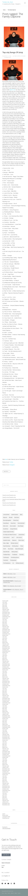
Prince (21, 546)
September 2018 (6, 727)
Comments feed (6, 816)
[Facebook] (2, 883)
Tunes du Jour (7, 2)
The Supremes (13, 560)
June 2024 (4, 638)
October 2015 (5, 771)
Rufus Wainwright (19, 548)
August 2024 (5, 635)
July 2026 (4, 602)
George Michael (13, 528)
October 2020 (5, 701)
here (6, 459)
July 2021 (4, 688)
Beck (21, 514)
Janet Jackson (6, 537)
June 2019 (4, 720)
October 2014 (5, 788)
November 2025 (6, 613)
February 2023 (5, 661)
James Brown (21, 534)
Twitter (11, 462)
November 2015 (6, 770)
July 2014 (4, 793)
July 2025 (4, 619)
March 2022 (5, 676)
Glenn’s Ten (12, 89)
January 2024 (5, 645)
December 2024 (6, 629)
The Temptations (6, 563)
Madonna (14, 540)
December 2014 (6, 786)
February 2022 (5, 678)
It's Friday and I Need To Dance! (9, 534)
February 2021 (5, 695)
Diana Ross (13, 523)
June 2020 (4, 707)
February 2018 (5, 734)
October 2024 (5, 632)
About (6, 893)
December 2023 (6, 646)
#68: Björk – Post (12, 573)
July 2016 (4, 758)
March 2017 (5, 747)
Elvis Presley (20, 526)
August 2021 (5, 686)
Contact (19, 893)
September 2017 (6, 738)
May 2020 (4, 708)
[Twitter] (5, 883)
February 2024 (5, 643)
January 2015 (5, 784)
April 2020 (4, 709)
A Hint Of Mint (6, 514)
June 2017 (4, 742)
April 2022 (4, 675)
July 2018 (4, 730)
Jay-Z (13, 537)
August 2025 (5, 618)
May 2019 (4, 721)
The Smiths (5, 560)
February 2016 (5, 765)
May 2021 (4, 691)
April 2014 (4, 797)
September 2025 (6, 616)
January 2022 (5, 679)
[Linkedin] (14, 883)
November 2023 (6, 648)
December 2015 (6, 768)
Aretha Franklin (14, 514)
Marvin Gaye (21, 540)
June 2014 (4, 794)
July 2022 (4, 671)
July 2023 (4, 653)
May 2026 (4, 605)
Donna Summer (21, 523)
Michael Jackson (14, 543)
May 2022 (4, 674)
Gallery (16, 893)
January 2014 (5, 801)
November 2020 (6, 699)
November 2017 (6, 737)
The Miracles (6, 557)
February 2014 (5, 800)
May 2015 (4, 778)
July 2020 (4, 705)
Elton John (5, 526)
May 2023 (4, 656)
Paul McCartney (6, 546)
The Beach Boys (6, 554)
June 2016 (4, 760)
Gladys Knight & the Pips (8, 531)
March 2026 (5, 607)
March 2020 (5, 711)
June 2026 (4, 603)
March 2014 (5, 798)
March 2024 (5, 642)
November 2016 (6, 753)
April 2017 (4, 745)
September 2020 (6, 702)
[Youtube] (8, 883)
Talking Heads (14, 551)
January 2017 (5, 750)
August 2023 (5, 652)
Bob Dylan (16, 517)
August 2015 (5, 774)
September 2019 (6, 717)
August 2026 (5, 600)
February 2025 (5, 626)
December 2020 (6, 698)
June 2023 (4, 655)
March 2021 (5, 694)
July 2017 (4, 741)
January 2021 (5, 697)
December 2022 (6, 663)
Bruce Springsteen (7, 520)
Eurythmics (5, 528)
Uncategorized (7, 57)
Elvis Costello (13, 526)
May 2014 (4, 796)
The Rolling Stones (15, 557)
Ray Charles (10, 548)
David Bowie (6, 523)
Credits (9, 893)
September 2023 (6, 651)
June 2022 (4, 672)
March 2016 (5, 764)
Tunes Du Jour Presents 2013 (9, 505)
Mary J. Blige (6, 543)
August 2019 (5, 718)
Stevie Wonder (6, 551)
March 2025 (5, 625)
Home (4, 9)
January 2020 (5, 714)
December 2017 (6, 735)
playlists (4, 827)
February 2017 (5, 748)
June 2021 (4, 689)
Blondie (10, 517)
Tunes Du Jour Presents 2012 (9, 495)
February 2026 (5, 609)
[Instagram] (11, 883)
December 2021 (6, 681)
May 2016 (4, 761)
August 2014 (5, 791)
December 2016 (6, 751)
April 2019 (4, 722)
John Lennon (19, 537)
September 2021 (6, 685)
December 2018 (6, 725)
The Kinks (21, 554)
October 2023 (5, 649)
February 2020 (5, 712)
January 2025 (5, 628)
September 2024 (6, 633)
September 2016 (6, 755)
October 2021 (5, 684)
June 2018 (4, 731)
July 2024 (4, 636)
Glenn (15, 56)
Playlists (12, 893)
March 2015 (5, 781)
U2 (13, 563)
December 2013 (6, 803)
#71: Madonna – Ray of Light (14, 586)
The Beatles (14, 554)
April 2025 (4, 623)
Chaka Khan (15, 520)
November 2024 (6, 630)
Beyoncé (5, 517)
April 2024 (4, 641)
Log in (3, 813)
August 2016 (5, 757)
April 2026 (4, 606)
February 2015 (5, 783)
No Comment (22, 56)
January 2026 (5, 610)
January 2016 (5, 767)
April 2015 (4, 780)
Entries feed (5, 815)
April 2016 (4, 763)
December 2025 (6, 612)
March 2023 (5, 659)
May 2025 (4, 622)
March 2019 (5, 724)
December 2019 (6, 715)
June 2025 (4, 620)
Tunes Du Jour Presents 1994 (9, 497)
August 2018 (5, 728)
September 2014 (6, 790)
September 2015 (6, 773)
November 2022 (6, 665)
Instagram (12, 464)
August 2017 (5, 740)
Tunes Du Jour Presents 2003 (9, 502)
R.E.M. (4, 548)
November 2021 (6, 682)
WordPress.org (5, 818)
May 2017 (4, 744)
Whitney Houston (19, 563)
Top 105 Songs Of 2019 (12, 52)
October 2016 (5, 754)
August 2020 (5, 704)
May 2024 (4, 639)
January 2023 (5, 662)
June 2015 (4, 777)
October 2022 (5, 666)
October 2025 (5, 615)
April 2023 (4, 658)
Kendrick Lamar (6, 540)
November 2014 (6, 787)
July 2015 (4, 776)
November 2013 (6, 804)
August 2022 (5, 669)
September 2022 (6, 668)
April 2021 (4, 692)
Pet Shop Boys (15, 546)
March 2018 (5, 732)
